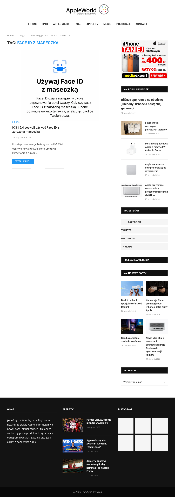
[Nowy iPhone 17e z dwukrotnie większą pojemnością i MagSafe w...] (142, 442)
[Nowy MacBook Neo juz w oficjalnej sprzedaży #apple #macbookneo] (160, 425)
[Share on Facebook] (36, 168)
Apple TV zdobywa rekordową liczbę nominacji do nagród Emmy (97, 466)
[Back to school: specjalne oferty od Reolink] (132, 288)
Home (10, 35)
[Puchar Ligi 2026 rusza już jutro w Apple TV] (73, 425)
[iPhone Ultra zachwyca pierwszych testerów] (131, 128)
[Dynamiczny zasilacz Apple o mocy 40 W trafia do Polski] (131, 149)
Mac (78, 24)
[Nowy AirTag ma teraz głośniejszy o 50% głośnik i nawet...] (160, 442)
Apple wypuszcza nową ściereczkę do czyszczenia (155, 167)
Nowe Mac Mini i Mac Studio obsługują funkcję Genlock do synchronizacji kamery (155, 346)
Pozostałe (123, 24)
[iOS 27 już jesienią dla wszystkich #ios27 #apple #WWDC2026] (142, 425)
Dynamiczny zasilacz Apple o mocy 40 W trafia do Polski (156, 147)
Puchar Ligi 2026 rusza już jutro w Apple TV (98, 421)
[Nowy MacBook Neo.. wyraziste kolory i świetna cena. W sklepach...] (125, 442)
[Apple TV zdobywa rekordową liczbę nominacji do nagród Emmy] (73, 466)
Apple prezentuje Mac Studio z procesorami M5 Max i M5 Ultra (156, 190)
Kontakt (141, 24)
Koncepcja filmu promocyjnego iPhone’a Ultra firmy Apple (156, 305)
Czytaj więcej (22, 161)
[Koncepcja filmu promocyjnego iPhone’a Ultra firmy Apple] (157, 288)
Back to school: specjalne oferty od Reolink (131, 303)
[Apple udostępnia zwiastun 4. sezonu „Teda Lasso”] (73, 445)
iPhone (32, 24)
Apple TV (92, 24)
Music (107, 24)
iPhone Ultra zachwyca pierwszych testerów (156, 126)
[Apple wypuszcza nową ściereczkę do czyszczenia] (131, 170)
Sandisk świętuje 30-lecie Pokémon (131, 340)
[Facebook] (8, 9)
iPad (45, 24)
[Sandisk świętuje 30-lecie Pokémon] (132, 326)
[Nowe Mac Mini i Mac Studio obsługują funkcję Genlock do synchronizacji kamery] (157, 326)
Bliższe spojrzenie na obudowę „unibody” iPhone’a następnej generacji (142, 104)
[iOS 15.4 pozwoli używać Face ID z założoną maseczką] (60, 85)
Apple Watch (62, 24)
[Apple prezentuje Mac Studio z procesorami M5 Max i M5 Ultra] (131, 190)
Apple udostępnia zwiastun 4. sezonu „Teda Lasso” (96, 443)
